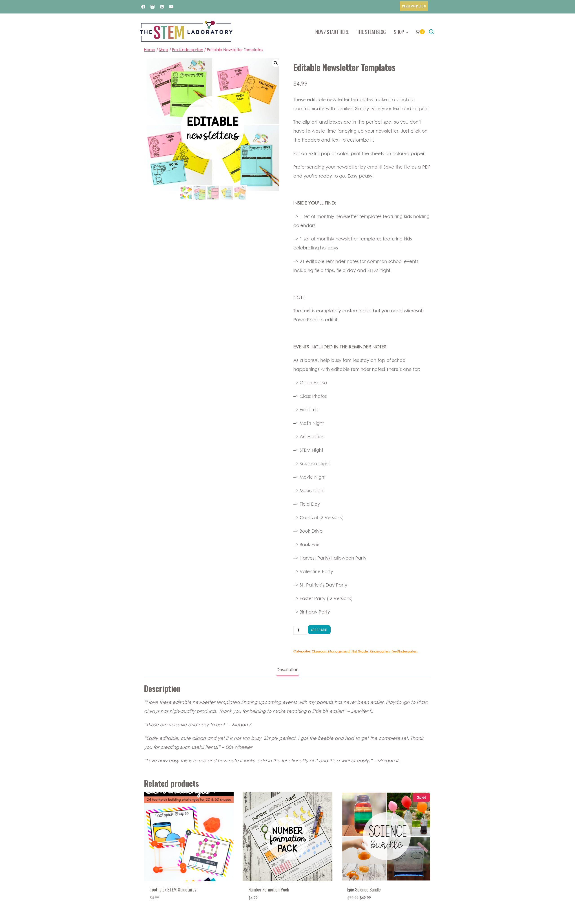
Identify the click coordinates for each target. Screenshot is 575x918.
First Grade (360, 651)
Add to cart (319, 629)
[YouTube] (171, 7)
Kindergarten (380, 651)
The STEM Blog (371, 31)
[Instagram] (152, 7)
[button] (276, 63)
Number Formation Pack (268, 889)
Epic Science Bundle (364, 889)
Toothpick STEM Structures (173, 889)
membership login (414, 6)
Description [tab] (287, 669)
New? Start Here (332, 31)
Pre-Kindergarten (404, 651)
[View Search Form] (431, 31)
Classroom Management (331, 651)
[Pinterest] (162, 7)
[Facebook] (143, 7)
